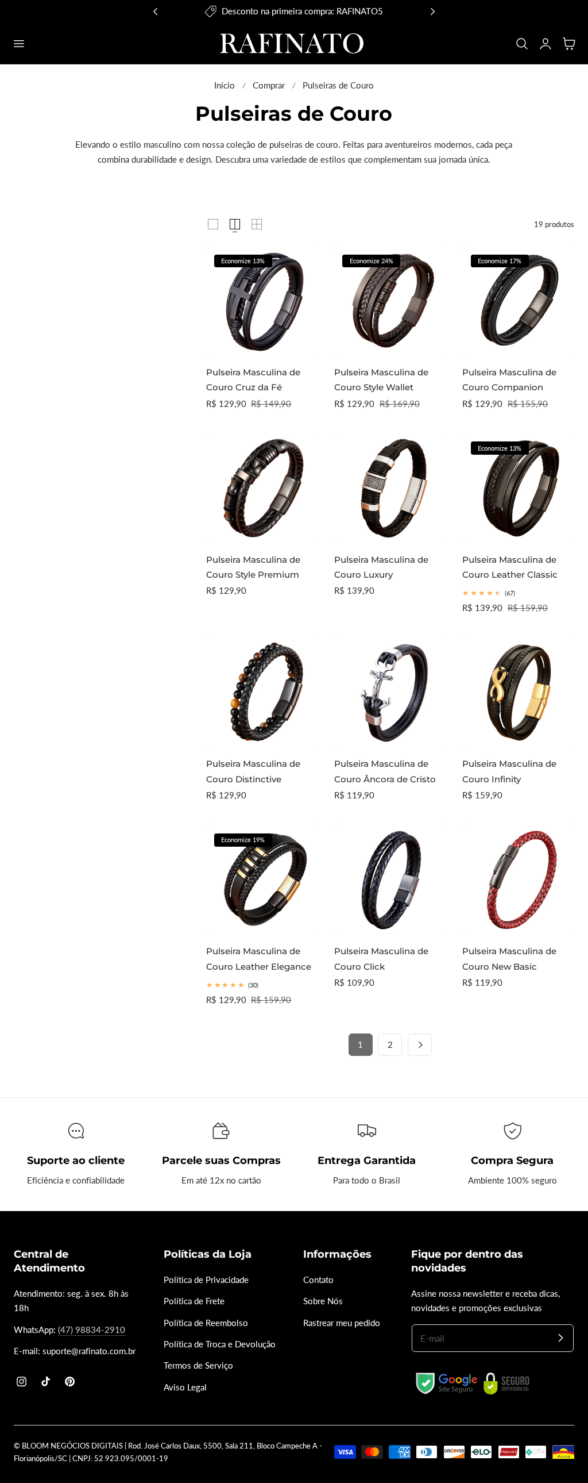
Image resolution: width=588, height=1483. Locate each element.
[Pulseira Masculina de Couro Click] (390, 880)
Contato (318, 1280)
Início (224, 85)
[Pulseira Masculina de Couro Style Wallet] (390, 301)
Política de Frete (194, 1301)
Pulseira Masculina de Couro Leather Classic (510, 567)
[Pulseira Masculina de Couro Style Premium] (262, 488)
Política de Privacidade (206, 1280)
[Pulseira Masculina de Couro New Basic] (518, 880)
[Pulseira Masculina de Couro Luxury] (390, 488)
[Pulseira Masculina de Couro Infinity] (518, 692)
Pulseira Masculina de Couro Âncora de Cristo (385, 771)
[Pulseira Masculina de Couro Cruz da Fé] (262, 301)
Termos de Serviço (198, 1365)
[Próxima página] (420, 1044)
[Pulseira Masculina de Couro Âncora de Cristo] (390, 692)
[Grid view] (213, 224)
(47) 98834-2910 (91, 1330)
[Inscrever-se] (560, 1337)
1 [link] (360, 1045)
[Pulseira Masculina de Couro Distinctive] (262, 692)
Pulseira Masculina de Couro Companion (509, 380)
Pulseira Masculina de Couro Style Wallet (381, 380)
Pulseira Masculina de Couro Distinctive (253, 771)
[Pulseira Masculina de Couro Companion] (518, 301)
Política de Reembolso (206, 1322)
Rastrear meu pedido (341, 1322)
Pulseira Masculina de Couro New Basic (509, 958)
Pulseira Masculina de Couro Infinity (509, 771)
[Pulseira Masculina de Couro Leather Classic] (518, 488)
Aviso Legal (185, 1387)
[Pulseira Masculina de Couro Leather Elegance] (262, 880)
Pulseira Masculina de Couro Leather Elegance (258, 958)
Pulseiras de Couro (338, 85)
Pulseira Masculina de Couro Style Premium (253, 567)
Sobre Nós (323, 1301)
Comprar (269, 85)
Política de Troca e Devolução (220, 1344)
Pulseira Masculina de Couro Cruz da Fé (253, 380)
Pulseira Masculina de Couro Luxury (381, 567)
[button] (18, 43)
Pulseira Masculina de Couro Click (381, 958)
